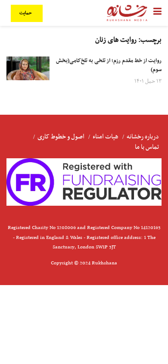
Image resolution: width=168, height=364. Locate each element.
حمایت (26, 13)
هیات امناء (105, 136)
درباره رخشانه (143, 136)
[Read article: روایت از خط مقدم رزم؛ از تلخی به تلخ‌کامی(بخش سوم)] (28, 68)
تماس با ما (147, 147)
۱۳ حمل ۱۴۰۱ (148, 81)
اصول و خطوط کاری (60, 136)
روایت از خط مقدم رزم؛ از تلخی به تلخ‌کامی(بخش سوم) (109, 65)
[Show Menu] (157, 13)
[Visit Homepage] (127, 13)
